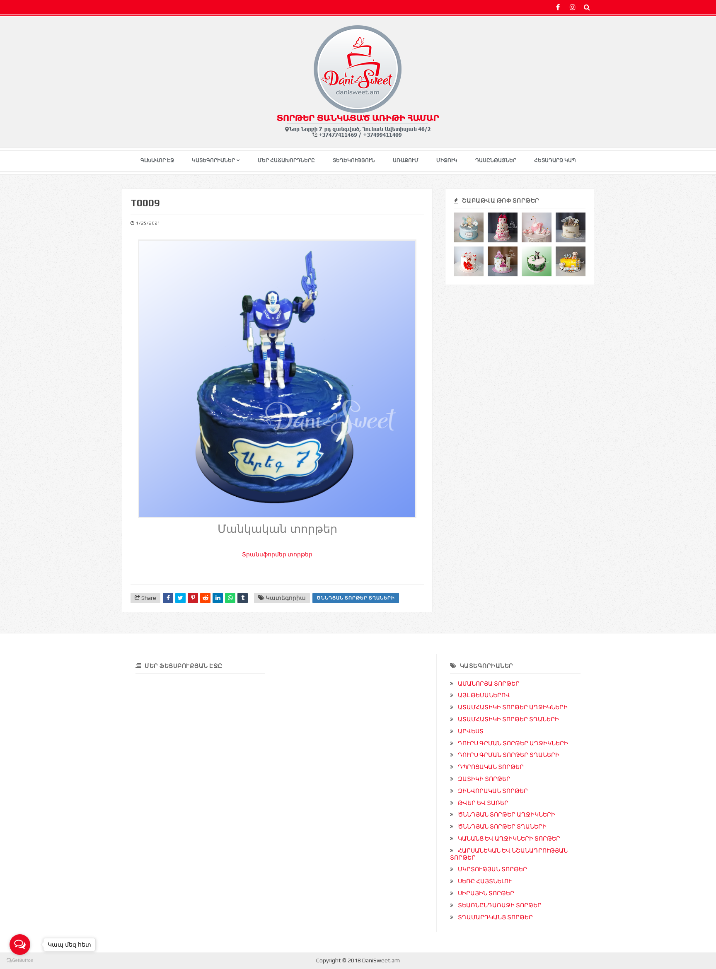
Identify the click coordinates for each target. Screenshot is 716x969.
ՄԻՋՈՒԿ (446, 160)
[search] (587, 7)
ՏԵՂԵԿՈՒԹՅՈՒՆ (354, 160)
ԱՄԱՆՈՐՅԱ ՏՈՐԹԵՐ (489, 683)
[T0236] (570, 261)
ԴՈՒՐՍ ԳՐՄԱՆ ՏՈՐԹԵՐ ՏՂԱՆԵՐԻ (508, 755)
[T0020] (537, 261)
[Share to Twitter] (180, 598)
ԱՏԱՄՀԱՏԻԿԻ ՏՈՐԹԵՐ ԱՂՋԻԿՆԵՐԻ (513, 707)
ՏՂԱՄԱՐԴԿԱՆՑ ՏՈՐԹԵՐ (495, 917)
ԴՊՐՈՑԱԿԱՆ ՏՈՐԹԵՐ (491, 767)
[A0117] (469, 261)
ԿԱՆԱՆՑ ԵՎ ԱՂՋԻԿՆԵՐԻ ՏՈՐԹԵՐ (509, 838)
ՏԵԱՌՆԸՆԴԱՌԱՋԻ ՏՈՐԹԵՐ (500, 905)
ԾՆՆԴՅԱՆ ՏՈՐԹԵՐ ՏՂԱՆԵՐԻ (356, 597)
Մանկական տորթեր (277, 529)
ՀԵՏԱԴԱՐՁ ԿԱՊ (555, 160)
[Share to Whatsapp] (230, 598)
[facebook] (558, 7)
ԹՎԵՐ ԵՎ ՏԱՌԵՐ (483, 803)
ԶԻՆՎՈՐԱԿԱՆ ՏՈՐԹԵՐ (493, 791)
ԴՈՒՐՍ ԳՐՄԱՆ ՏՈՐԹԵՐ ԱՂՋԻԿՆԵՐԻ (513, 743)
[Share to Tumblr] (242, 598)
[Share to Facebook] (168, 598)
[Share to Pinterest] (193, 598)
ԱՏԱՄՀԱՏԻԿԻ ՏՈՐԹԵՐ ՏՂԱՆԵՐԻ (508, 719)
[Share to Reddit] (205, 598)
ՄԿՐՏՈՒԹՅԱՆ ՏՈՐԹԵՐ (492, 869)
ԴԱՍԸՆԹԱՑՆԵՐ (495, 160)
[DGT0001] (469, 227)
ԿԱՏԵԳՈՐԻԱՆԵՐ (213, 160)
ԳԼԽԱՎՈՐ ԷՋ (157, 160)
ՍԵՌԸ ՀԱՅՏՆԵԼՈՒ (485, 881)
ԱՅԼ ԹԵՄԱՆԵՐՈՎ (484, 695)
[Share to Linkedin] (218, 598)
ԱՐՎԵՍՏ (471, 731)
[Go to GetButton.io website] (20, 960)
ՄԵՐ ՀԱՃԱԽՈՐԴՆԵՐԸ (286, 160)
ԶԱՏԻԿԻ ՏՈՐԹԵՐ (484, 779)
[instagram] (572, 7)
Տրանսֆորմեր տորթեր (277, 554)
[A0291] (503, 227)
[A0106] (537, 227)
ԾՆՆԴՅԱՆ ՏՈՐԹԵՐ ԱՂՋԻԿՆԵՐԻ (506, 814)
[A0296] (503, 261)
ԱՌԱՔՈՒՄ (405, 160)
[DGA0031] (570, 227)
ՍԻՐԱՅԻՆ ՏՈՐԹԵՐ (486, 893)
